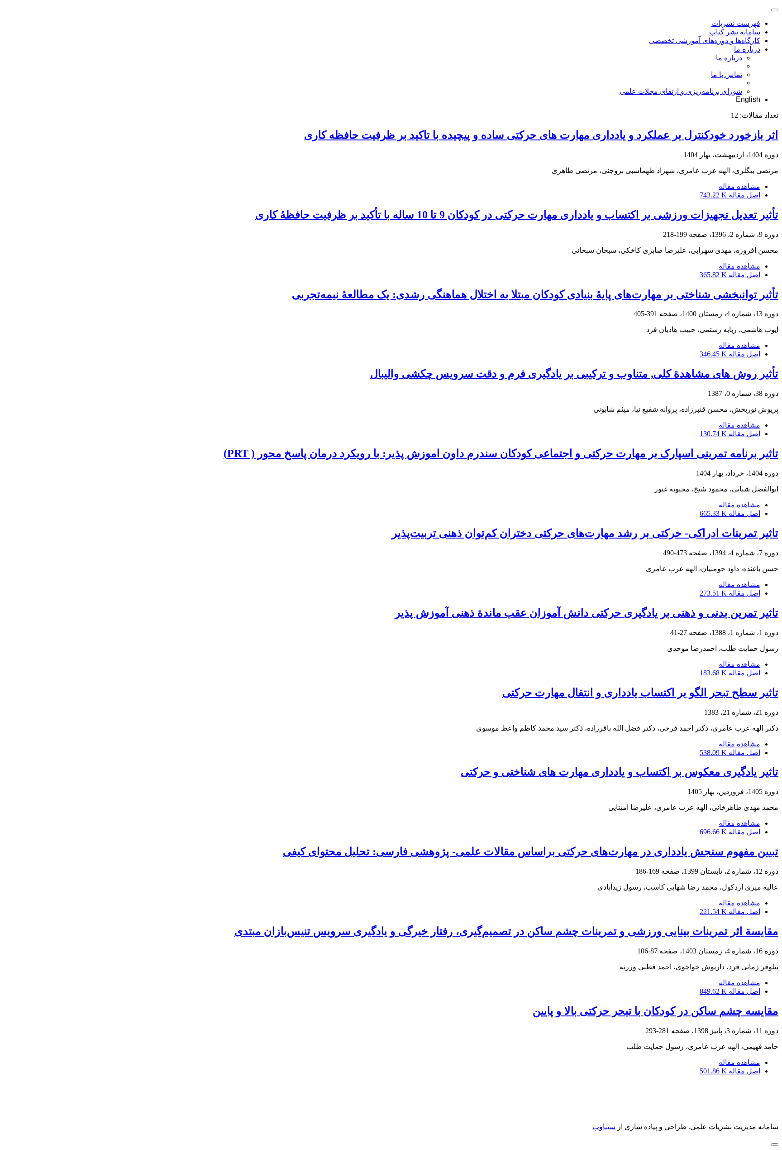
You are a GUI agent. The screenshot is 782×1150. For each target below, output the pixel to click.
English (748, 99)
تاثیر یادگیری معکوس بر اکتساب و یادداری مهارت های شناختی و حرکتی (619, 772)
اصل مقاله (730, 195)
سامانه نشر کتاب (734, 32)
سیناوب (603, 1127)
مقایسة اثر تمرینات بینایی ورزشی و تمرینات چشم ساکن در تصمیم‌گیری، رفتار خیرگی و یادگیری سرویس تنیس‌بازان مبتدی (506, 931)
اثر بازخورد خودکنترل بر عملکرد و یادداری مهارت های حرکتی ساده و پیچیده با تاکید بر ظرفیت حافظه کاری (541, 135)
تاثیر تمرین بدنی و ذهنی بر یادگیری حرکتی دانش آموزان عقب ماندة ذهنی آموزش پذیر (586, 613)
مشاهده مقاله (739, 186)
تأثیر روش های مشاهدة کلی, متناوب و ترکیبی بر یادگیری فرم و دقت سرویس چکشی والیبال (574, 374)
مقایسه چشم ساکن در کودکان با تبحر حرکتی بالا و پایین (655, 1011)
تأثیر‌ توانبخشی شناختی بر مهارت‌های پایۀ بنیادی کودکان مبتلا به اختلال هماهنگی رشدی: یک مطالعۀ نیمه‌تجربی (535, 294)
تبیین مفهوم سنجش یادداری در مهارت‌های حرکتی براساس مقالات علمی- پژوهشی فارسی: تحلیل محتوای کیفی (530, 851)
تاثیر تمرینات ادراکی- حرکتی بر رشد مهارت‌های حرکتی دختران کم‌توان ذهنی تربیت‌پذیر (585, 533)
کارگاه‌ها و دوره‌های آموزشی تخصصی (704, 40)
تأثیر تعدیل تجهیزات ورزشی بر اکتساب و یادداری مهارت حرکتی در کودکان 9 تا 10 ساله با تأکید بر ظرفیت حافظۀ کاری (516, 215)
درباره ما (747, 49)
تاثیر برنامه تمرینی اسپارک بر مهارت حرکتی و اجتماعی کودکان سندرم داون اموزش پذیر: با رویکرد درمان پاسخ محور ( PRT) (501, 453)
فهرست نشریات (735, 23)
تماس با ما (726, 74)
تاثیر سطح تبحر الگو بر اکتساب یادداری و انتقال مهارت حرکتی (640, 692)
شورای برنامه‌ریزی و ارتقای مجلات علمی (681, 91)
